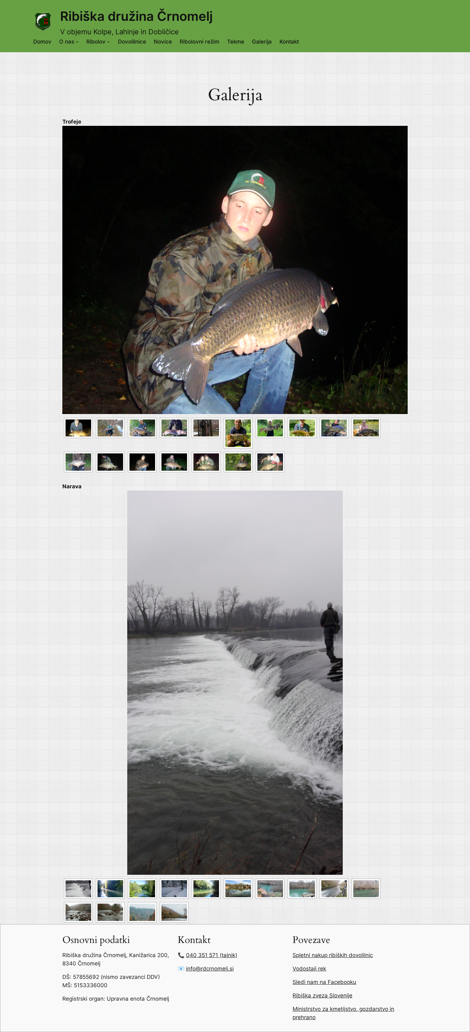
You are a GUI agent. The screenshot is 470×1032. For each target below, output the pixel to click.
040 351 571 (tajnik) (211, 955)
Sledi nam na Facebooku (324, 982)
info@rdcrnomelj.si (210, 968)
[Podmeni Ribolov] (108, 41)
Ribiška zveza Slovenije (322, 995)
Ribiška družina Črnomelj (136, 16)
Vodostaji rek (309, 968)
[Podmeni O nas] (77, 41)
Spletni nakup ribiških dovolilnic (333, 955)
